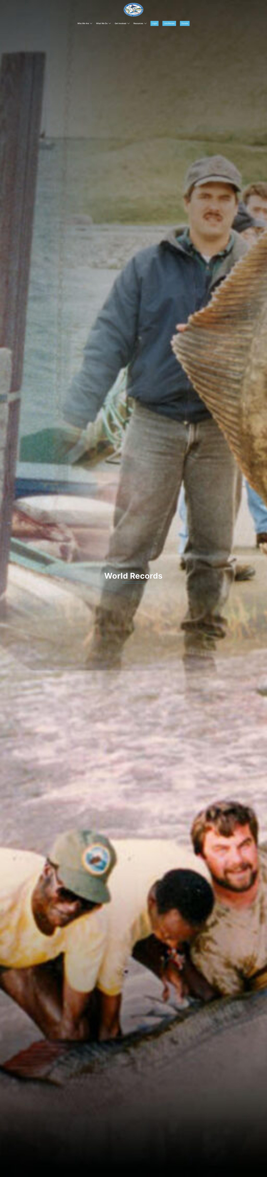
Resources (138, 23)
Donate (184, 23)
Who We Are (83, 23)
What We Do (101, 23)
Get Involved (120, 23)
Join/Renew (169, 23)
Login (154, 23)
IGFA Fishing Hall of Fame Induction (133, 576)
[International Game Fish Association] (133, 10)
